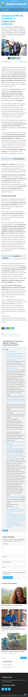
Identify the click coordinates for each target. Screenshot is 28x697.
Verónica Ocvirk (23, 61)
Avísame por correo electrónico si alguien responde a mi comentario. (14, 573)
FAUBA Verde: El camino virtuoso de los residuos (13, 651)
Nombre (5, 556)
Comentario (6, 543)
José (7, 349)
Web (4, 567)
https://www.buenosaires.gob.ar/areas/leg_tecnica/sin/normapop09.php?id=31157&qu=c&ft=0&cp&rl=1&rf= (15, 368)
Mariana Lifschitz (13, 607)
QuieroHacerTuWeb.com (21, 695)
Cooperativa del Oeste (6, 336)
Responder (5, 530)
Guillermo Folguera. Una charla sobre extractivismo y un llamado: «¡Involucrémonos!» (13, 628)
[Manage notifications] (25, 694)
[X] (8, 58)
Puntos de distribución (7, 664)
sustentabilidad (16, 336)
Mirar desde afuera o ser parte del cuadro (11, 605)
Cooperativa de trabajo (12, 334)
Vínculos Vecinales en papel (8, 667)
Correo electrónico (7, 562)
